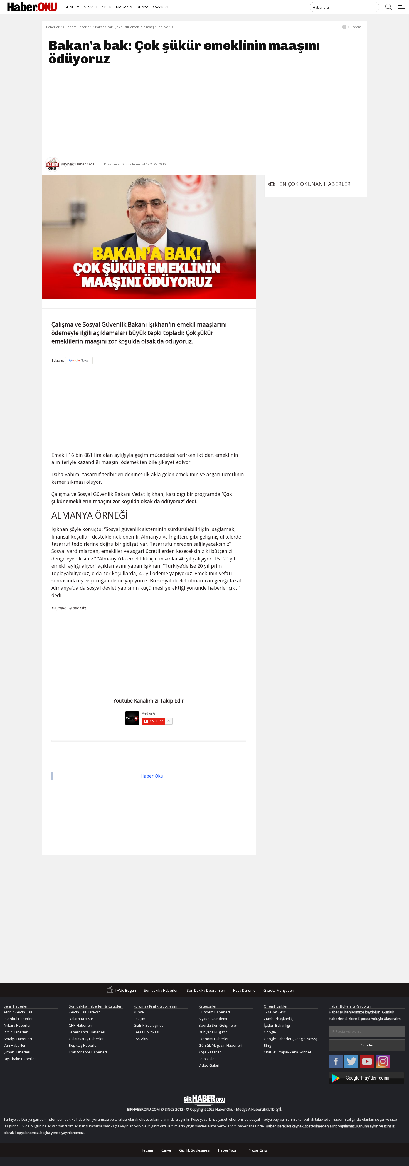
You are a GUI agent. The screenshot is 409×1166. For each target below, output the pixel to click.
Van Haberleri (15, 1045)
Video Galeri (209, 1065)
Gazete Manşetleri (278, 990)
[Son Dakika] (32, 7)
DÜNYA (142, 6)
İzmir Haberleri (16, 1031)
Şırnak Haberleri (17, 1052)
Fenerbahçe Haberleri (87, 1031)
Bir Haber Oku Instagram (383, 1061)
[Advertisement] (204, 111)
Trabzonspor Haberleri (88, 1052)
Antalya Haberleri (18, 1038)
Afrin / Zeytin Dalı (18, 1011)
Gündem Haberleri (77, 27)
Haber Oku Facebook (336, 1061)
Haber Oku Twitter (351, 1061)
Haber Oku (152, 776)
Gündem (354, 27)
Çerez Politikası (146, 1031)
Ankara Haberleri (18, 1025)
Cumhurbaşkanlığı (279, 1018)
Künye (139, 1011)
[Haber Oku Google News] (367, 1077)
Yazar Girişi (258, 1150)
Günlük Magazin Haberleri (220, 1045)
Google (270, 1031)
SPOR (107, 6)
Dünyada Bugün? (213, 1031)
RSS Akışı (141, 1038)
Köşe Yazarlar (210, 1052)
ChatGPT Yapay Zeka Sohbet (287, 1052)
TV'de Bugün (125, 990)
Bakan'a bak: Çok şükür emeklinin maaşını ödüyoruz (134, 27)
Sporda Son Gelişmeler (218, 1025)
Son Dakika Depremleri (206, 990)
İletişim (139, 1018)
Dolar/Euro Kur (81, 1018)
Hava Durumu (244, 990)
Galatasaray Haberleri (87, 1038)
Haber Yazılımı (230, 1150)
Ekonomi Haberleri (214, 1038)
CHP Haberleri (80, 1025)
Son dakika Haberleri (161, 990)
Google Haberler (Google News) (290, 1038)
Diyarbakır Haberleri (20, 1058)
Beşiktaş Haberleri (84, 1045)
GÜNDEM (72, 6)
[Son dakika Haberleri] (204, 1100)
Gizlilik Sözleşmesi (149, 1025)
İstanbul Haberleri (19, 1018)
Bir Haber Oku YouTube (367, 1061)
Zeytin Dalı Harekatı (85, 1011)
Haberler (53, 27)
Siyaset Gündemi (213, 1018)
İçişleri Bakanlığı (277, 1025)
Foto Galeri (208, 1058)
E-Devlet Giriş (275, 1011)
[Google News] (79, 360)
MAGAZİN (124, 6)
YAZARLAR (161, 6)
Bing (267, 1045)
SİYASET (91, 6)
